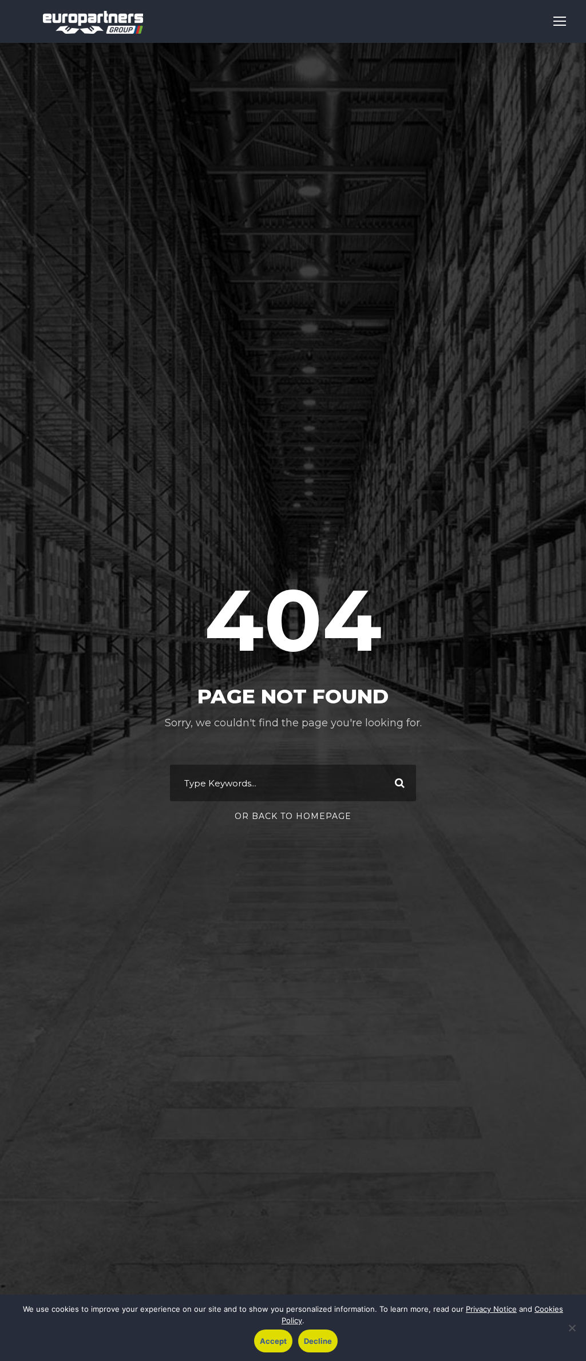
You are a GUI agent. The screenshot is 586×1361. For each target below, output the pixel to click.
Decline (318, 1341)
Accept (273, 1341)
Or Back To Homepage (293, 816)
